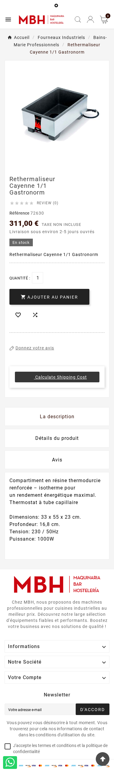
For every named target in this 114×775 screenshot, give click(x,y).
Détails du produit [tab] (57, 438)
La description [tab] (57, 416)
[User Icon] (90, 19)
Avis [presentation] (57, 460)
